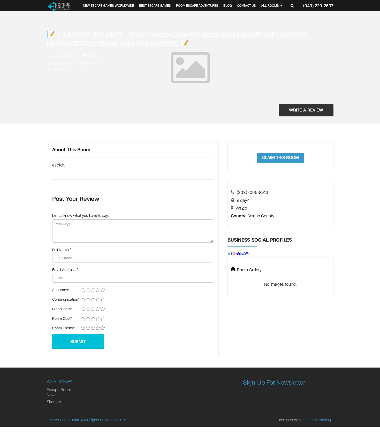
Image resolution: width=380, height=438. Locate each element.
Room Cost (62, 318)
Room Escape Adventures (197, 6)
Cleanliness (62, 309)
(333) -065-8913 (252, 192)
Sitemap (54, 402)
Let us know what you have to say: (80, 215)
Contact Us (246, 6)
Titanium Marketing (315, 420)
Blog (227, 6)
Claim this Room (280, 158)
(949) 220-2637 (318, 6)
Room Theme (63, 328)
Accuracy (60, 290)
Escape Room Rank (63, 420)
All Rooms (270, 6)
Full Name (60, 250)
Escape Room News (59, 392)
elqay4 (243, 200)
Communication (65, 299)
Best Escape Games (155, 6)
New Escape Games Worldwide (108, 6)
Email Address (63, 269)
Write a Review (306, 110)
